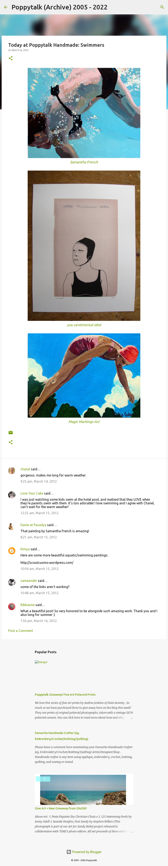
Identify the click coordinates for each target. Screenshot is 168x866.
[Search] (113, 7)
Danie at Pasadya (33, 525)
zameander (28, 580)
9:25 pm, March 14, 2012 (38, 481)
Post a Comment (20, 630)
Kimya (25, 549)
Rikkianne (27, 605)
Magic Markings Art (84, 422)
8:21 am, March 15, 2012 (38, 537)
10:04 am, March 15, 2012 (39, 569)
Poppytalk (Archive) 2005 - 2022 (59, 7)
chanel (25, 469)
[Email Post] (10, 434)
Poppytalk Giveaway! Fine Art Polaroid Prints (65, 694)
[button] (10, 58)
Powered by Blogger (86, 852)
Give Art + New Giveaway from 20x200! (61, 808)
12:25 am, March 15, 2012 (39, 513)
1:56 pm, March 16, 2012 (38, 621)
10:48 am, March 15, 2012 (39, 593)
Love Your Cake (31, 493)
